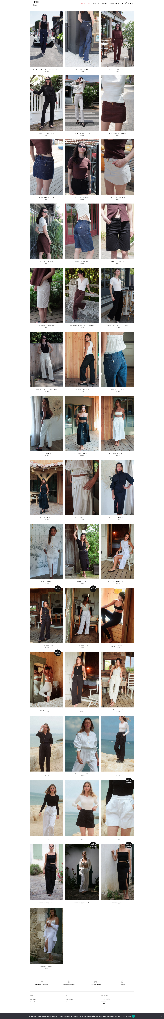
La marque (68, 997)
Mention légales (69, 999)
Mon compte (33, 999)
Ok (133, 1016)
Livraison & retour (34, 1001)
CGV (67, 1001)
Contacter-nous (33, 997)
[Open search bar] (126, 2)
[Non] (162, 1016)
